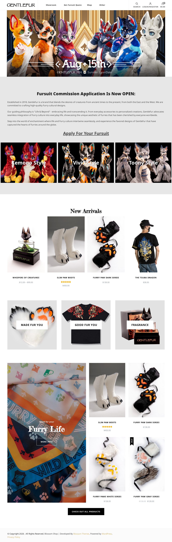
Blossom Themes (81, 533)
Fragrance (140, 325)
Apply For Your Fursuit (86, 133)
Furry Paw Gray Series (147, 496)
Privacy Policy (13, 537)
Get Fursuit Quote (73, 5)
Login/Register (150, 7)
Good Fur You (86, 325)
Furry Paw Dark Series (106, 277)
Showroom (51, 5)
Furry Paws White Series (107, 496)
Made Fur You (32, 325)
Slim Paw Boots (66, 277)
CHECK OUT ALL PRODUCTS (86, 511)
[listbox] (86, 251)
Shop (89, 5)
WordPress (107, 533)
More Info (47, 441)
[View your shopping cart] (163, 4)
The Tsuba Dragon (146, 277)
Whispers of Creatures (26, 277)
